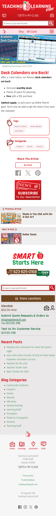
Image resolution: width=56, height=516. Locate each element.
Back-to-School (20, 126)
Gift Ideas (11, 401)
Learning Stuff (14, 409)
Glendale (7, 306)
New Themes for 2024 (18, 371)
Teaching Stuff (14, 425)
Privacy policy (28, 475)
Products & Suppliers (17, 417)
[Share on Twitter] (28, 173)
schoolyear (19, 131)
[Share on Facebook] (18, 173)
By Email (28, 165)
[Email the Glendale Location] (46, 307)
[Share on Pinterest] (38, 173)
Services (40, 146)
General (10, 397)
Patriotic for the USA (17, 363)
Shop (21, 31)
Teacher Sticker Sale (17, 367)
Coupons (19, 146)
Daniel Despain (16, 66)
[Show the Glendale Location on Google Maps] (52, 307)
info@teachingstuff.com (13, 319)
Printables (12, 413)
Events (29, 146)
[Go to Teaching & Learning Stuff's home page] (28, 434)
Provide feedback (28, 479)
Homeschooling (14, 405)
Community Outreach (17, 385)
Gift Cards (32, 31)
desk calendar (36, 126)
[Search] (51, 23)
